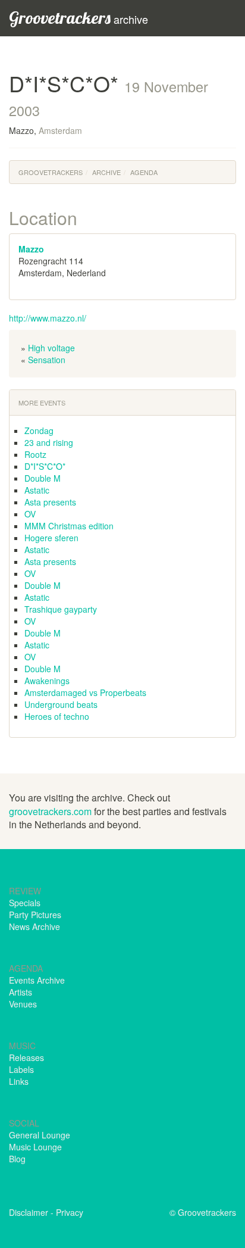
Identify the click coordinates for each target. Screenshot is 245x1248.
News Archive (34, 926)
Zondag (39, 430)
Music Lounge (35, 1147)
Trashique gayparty (60, 609)
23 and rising (48, 442)
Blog (17, 1159)
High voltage (51, 348)
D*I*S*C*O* (44, 466)
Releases (26, 1057)
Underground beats (61, 704)
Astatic (36, 490)
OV (30, 514)
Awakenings (47, 681)
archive (78, 17)
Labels (21, 1069)
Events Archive (37, 980)
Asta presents (50, 502)
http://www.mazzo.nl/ (47, 318)
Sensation (46, 360)
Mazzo (31, 249)
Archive (106, 172)
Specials (24, 903)
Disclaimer (28, 1212)
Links (19, 1081)
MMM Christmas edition (69, 526)
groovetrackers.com (50, 811)
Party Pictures (35, 915)
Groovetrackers (50, 172)
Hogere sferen (51, 538)
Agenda (144, 172)
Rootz (35, 454)
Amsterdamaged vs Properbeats (85, 692)
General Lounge (39, 1135)
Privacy (69, 1212)
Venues (23, 1004)
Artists (20, 992)
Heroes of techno (56, 716)
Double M (42, 478)
